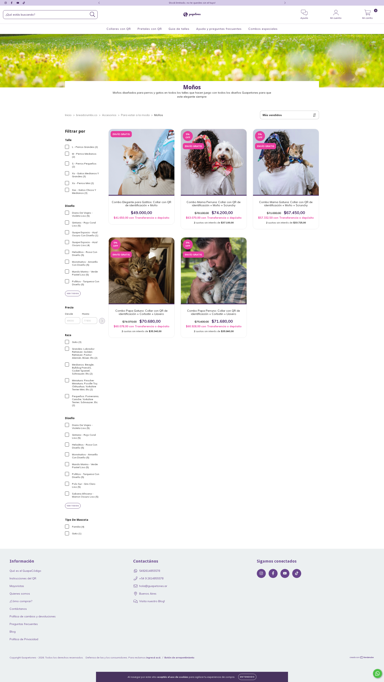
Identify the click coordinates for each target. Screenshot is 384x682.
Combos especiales (263, 29)
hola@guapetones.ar (153, 586)
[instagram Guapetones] (6, 3)
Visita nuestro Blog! (152, 601)
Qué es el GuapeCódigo (25, 571)
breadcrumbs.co (86, 115)
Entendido (247, 677)
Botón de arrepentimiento (179, 657)
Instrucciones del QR (23, 578)
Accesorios (109, 115)
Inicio (68, 115)
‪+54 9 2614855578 (151, 578)
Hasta (85, 313)
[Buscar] (92, 14)
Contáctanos (18, 609)
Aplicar (102, 321)
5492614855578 (149, 571)
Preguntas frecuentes (24, 624)
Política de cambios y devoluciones (33, 616)
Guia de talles (179, 29)
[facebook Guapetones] (12, 3)
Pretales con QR (150, 29)
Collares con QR (119, 29)
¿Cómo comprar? (21, 601)
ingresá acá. (153, 657)
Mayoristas (17, 586)
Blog (13, 631)
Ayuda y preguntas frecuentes (219, 29)
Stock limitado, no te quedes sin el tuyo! (192, 2)
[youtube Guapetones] (18, 3)
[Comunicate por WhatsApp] (377, 673)
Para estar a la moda (135, 115)
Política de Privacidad (24, 639)
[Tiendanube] (361, 657)
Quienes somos (20, 593)
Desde (69, 313)
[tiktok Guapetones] (23, 3)
